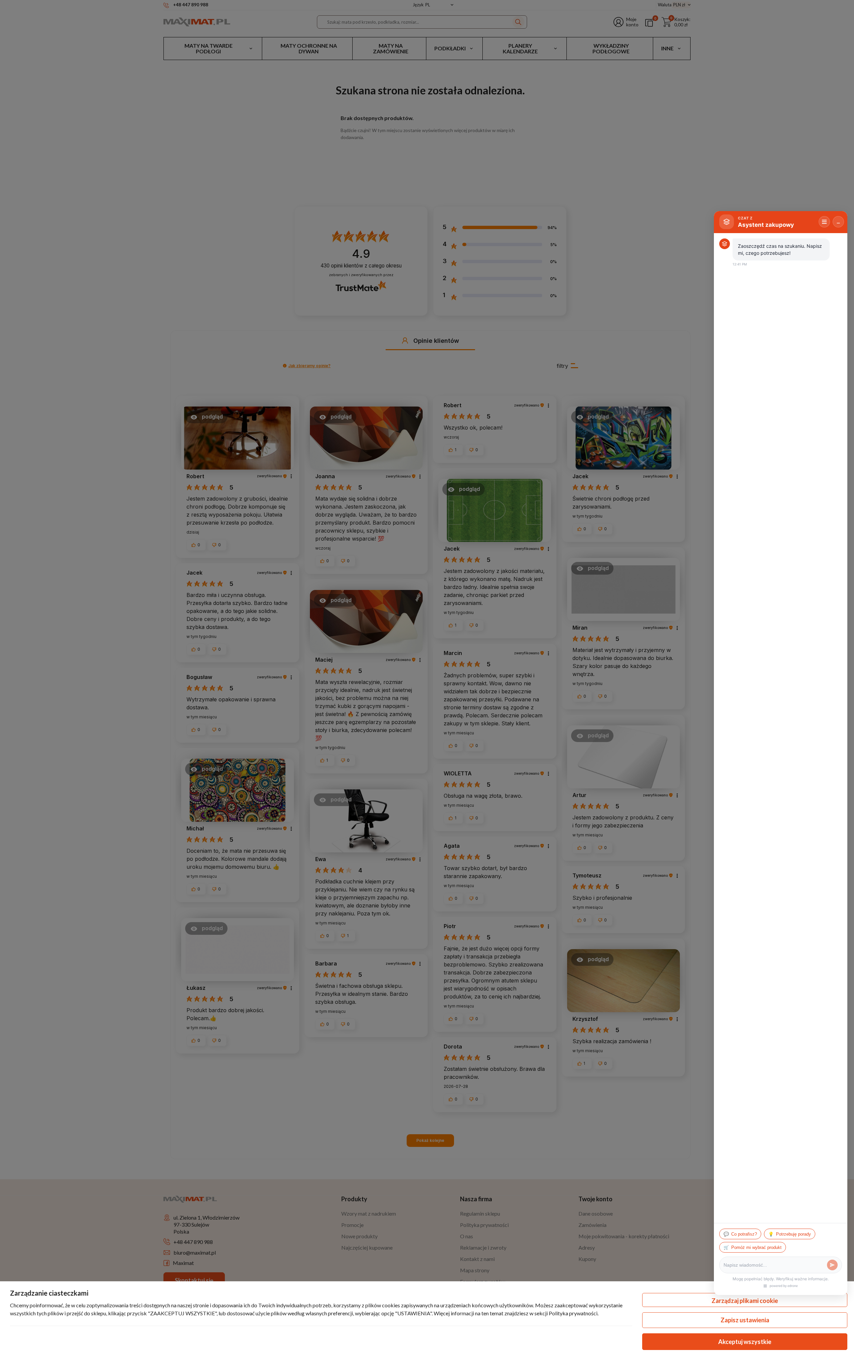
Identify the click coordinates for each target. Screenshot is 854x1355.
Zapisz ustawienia (745, 1320)
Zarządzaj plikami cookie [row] (745, 1300)
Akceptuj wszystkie (744, 1341)
